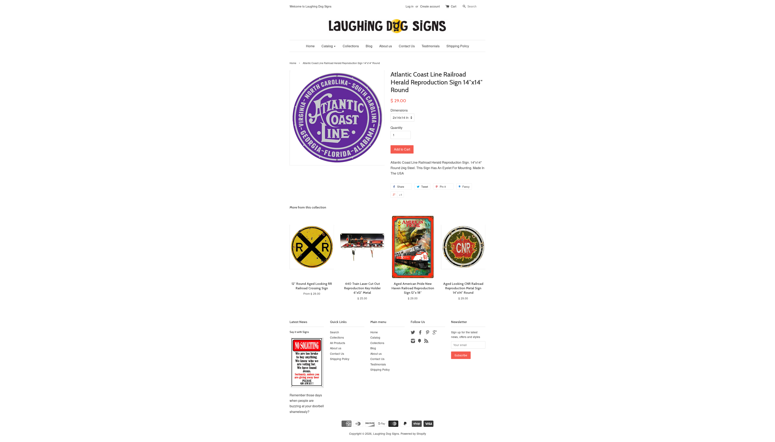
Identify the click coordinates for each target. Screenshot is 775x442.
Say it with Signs (299, 332)
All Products (337, 343)
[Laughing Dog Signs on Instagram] (413, 341)
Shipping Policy (457, 46)
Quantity (396, 127)
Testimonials (431, 46)
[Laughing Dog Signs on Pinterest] (427, 333)
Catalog (328, 46)
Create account (430, 6)
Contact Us (407, 46)
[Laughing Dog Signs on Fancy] (419, 341)
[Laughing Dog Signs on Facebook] (420, 333)
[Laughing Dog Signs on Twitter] (413, 333)
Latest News (298, 322)
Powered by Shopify (413, 433)
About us (385, 46)
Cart (453, 6)
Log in (410, 6)
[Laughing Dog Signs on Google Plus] (435, 333)
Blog (369, 46)
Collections (351, 46)
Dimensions (399, 110)
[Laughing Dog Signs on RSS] (426, 341)
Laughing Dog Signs (386, 433)
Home (310, 46)
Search (334, 332)
